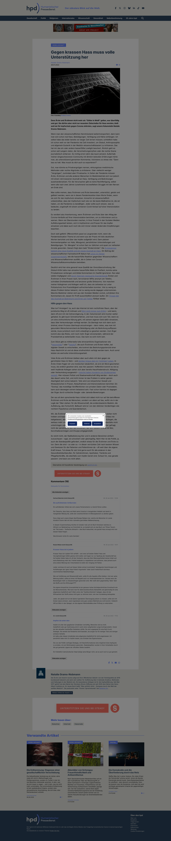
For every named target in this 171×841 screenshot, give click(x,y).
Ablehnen (87, 423)
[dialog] (85, 420)
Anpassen (72, 423)
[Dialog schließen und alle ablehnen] (103, 415)
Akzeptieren (97, 423)
